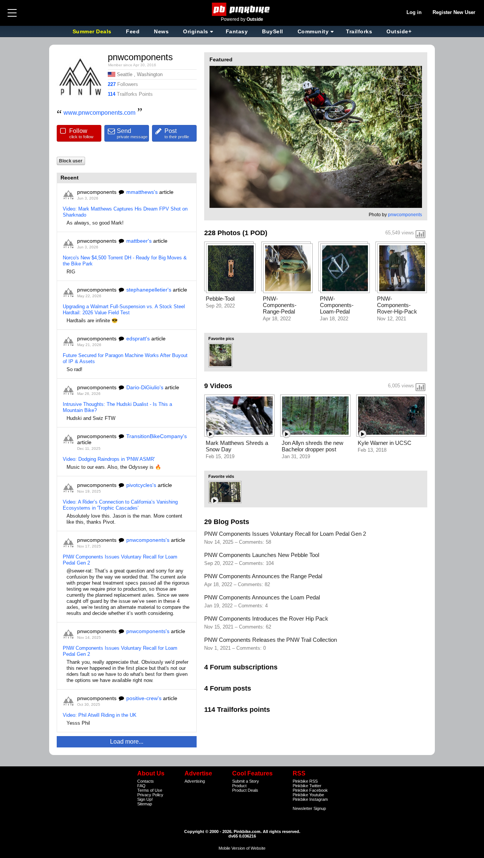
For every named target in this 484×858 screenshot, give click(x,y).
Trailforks (359, 31)
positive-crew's (143, 698)
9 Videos (218, 386)
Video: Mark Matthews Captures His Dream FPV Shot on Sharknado (125, 212)
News (161, 31)
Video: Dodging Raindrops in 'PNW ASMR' (109, 459)
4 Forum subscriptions (241, 667)
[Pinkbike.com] (242, 9)
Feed (133, 31)
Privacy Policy (150, 794)
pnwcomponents (405, 214)
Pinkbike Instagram (310, 799)
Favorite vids (221, 476)
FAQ (141, 785)
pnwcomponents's (147, 540)
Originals (195, 31)
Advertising (195, 781)
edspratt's (138, 338)
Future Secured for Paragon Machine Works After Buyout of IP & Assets (125, 358)
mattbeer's (139, 241)
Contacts (145, 781)
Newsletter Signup (309, 808)
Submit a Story (245, 781)
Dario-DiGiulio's (144, 387)
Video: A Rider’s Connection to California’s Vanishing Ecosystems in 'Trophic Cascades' (120, 505)
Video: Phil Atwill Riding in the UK (100, 715)
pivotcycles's (141, 485)
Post (176, 133)
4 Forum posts (227, 688)
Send (132, 133)
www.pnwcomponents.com (99, 112)
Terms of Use (149, 790)
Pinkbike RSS (305, 781)
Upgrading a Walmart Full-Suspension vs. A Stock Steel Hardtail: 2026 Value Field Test (124, 309)
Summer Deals (93, 31)
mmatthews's (142, 192)
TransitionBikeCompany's (156, 436)
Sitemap (144, 804)
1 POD (255, 233)
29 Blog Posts (226, 522)
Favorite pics (221, 338)
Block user (70, 160)
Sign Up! (145, 799)
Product (239, 785)
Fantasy (237, 31)
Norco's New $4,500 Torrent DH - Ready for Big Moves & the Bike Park (125, 261)
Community (313, 31)
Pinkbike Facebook (310, 790)
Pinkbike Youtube (308, 794)
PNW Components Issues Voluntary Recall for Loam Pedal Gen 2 (120, 560)
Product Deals (245, 790)
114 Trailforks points (237, 709)
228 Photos (222, 233)
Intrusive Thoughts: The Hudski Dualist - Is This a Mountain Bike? (117, 407)
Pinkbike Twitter (307, 785)
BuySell (272, 31)
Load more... (126, 741)
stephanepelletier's (148, 290)
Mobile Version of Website (242, 848)
